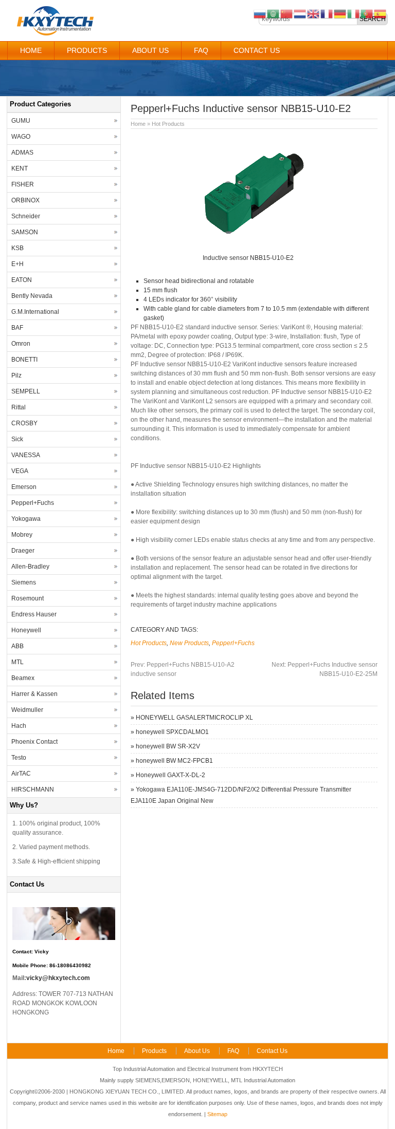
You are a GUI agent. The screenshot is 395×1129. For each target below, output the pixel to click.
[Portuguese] (367, 13)
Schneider (25, 216)
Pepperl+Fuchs (233, 643)
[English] (313, 13)
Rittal (18, 407)
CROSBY (24, 423)
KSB (17, 248)
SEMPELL (25, 391)
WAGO (20, 136)
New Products (189, 643)
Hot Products (168, 124)
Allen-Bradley (30, 566)
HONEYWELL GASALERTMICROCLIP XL (194, 717)
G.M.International (35, 311)
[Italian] (354, 13)
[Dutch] (300, 13)
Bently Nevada (31, 295)
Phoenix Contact (34, 741)
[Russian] (260, 13)
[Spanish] (380, 13)
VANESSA (25, 455)
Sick (17, 439)
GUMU (20, 120)
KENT (19, 168)
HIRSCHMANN (32, 789)
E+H (17, 264)
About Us (150, 50)
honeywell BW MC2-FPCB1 (174, 760)
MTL (17, 662)
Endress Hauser (34, 614)
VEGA (19, 471)
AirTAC (21, 773)
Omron (20, 343)
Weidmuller (27, 709)
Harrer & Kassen (34, 694)
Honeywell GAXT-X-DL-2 (170, 775)
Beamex (22, 678)
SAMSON (24, 232)
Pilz (16, 375)
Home (31, 50)
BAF (17, 327)
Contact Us (257, 50)
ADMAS (22, 152)
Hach (18, 725)
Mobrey (21, 534)
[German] (340, 13)
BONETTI (24, 359)
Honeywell (26, 630)
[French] (327, 13)
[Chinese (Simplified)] (287, 13)
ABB (17, 646)
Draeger (22, 550)
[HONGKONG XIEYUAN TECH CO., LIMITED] (54, 33)
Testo (18, 757)
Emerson (24, 487)
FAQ (201, 50)
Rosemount (27, 598)
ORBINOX (25, 200)
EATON (21, 280)
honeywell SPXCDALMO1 (172, 732)
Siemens (23, 582)
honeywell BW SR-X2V (168, 746)
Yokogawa (26, 518)
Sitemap (217, 1114)
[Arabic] (273, 13)
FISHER (22, 184)
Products (87, 50)
